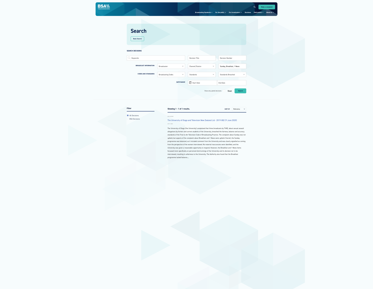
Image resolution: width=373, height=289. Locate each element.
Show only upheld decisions (212, 91)
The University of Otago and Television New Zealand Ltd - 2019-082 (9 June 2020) (202, 120)
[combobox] (171, 66)
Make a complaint (267, 7)
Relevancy (236, 109)
